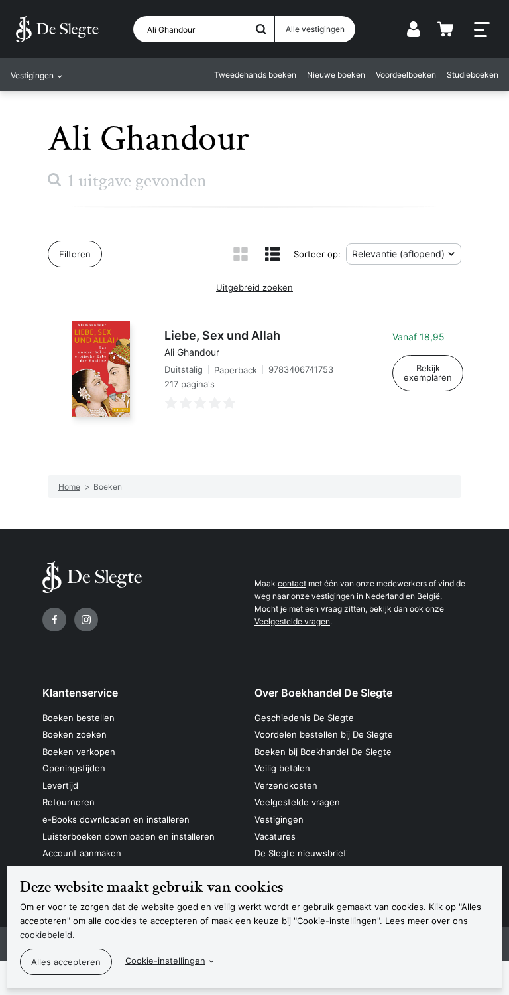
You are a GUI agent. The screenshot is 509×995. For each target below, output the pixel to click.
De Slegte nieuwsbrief (300, 853)
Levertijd (60, 785)
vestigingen (333, 596)
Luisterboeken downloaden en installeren (128, 836)
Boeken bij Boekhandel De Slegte (323, 751)
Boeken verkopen (78, 751)
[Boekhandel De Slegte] (57, 29)
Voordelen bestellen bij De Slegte (323, 734)
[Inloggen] (413, 29)
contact (292, 583)
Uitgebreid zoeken (254, 287)
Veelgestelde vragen (292, 621)
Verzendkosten (285, 785)
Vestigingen (279, 819)
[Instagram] (86, 619)
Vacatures (275, 836)
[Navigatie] (481, 29)
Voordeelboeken (406, 75)
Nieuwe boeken (336, 75)
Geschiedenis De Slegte (304, 717)
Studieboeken (472, 75)
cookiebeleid (46, 934)
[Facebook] (54, 619)
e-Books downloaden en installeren (116, 819)
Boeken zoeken (74, 734)
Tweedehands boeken (255, 75)
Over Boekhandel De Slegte (323, 692)
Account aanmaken (81, 853)
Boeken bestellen (78, 717)
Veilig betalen (282, 768)
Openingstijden (73, 768)
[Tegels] (240, 254)
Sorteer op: (317, 254)
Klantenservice (80, 692)
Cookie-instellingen (165, 960)
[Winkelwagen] (445, 29)
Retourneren (68, 802)
